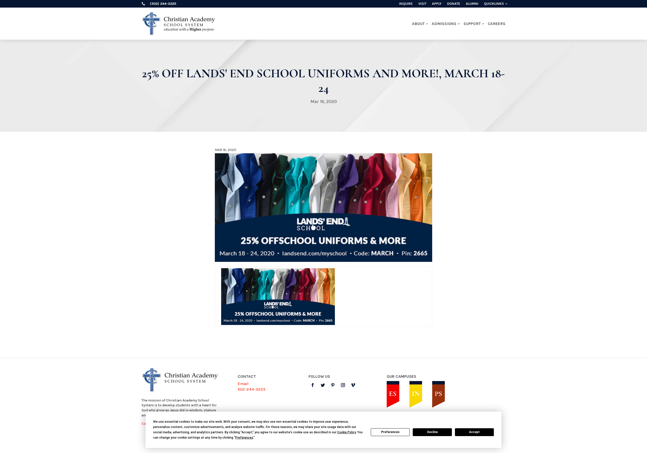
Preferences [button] (244, 437)
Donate (453, 4)
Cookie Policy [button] (346, 432)
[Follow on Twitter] (323, 385)
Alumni (472, 4)
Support (472, 23)
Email (243, 383)
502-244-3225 (251, 389)
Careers (496, 23)
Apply (437, 4)
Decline (432, 432)
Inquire (406, 4)
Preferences (390, 432)
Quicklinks (494, 4)
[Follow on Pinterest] (333, 385)
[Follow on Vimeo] (353, 385)
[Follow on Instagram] (343, 385)
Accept (474, 432)
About (418, 23)
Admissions (444, 23)
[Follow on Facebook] (313, 385)
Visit (422, 4)
